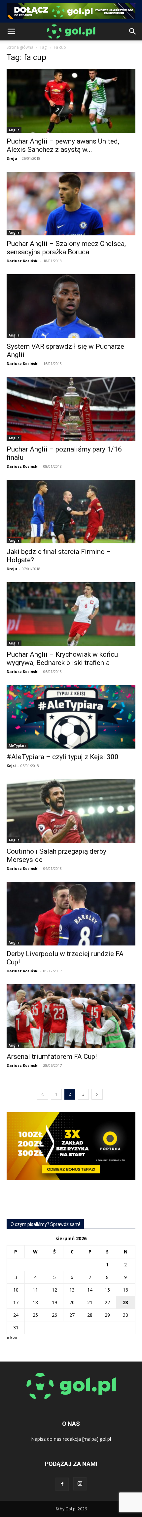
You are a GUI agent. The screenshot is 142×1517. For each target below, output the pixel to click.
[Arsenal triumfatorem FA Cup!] (71, 1016)
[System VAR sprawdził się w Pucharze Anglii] (71, 306)
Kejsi (11, 765)
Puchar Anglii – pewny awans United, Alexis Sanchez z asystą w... (63, 145)
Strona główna (20, 47)
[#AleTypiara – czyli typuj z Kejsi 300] (71, 717)
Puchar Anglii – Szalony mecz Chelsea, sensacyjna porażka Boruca (66, 248)
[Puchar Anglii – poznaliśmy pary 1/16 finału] (71, 409)
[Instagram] (80, 1483)
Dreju (12, 158)
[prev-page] (42, 1094)
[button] (11, 31)
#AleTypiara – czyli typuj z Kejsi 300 (63, 757)
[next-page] (97, 1094)
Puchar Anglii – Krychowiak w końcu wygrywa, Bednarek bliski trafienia (62, 658)
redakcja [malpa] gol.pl (87, 1439)
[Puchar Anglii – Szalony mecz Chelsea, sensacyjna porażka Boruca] (71, 204)
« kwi (12, 1337)
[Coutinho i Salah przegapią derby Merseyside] (71, 811)
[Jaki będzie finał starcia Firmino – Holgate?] (71, 512)
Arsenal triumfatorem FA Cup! (52, 1057)
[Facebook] (62, 1484)
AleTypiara (17, 745)
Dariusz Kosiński (23, 260)
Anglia (14, 130)
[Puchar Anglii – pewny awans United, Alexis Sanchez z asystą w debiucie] (71, 101)
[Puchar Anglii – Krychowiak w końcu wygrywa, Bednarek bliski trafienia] (71, 614)
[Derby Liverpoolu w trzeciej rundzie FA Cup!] (71, 914)
